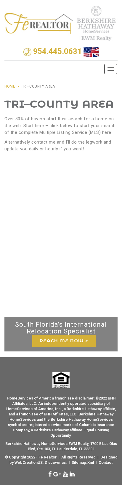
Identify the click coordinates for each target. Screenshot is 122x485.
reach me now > (64, 340)
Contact (106, 462)
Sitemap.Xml (83, 462)
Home (9, 86)
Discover (53, 462)
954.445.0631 (57, 51)
